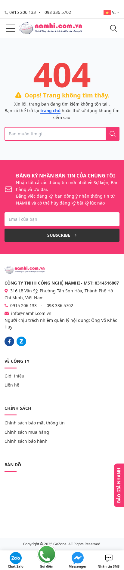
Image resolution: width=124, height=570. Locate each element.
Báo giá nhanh (119, 485)
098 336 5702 (58, 12)
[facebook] (9, 341)
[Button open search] (113, 28)
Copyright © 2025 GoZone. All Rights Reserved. (62, 544)
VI (114, 12)
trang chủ (50, 110)
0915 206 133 (22, 12)
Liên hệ (12, 385)
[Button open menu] (11, 28)
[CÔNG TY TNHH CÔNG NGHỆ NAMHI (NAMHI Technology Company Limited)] (50, 28)
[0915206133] (21, 341)
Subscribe (59, 235)
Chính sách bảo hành (26, 441)
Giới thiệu (14, 376)
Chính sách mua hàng (27, 432)
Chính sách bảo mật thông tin (35, 423)
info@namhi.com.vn (31, 313)
